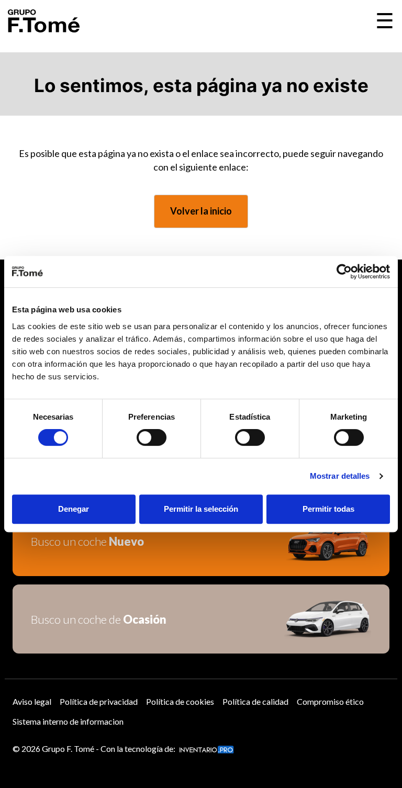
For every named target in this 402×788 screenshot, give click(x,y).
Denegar (73, 508)
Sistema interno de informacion (68, 721)
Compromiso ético (330, 701)
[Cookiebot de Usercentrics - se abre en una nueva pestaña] (344, 271)
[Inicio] (44, 20)
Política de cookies (180, 701)
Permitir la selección (201, 508)
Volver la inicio (201, 211)
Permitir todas (328, 508)
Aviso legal (32, 701)
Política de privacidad (99, 701)
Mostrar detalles (340, 475)
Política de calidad (255, 701)
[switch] (151, 437)
